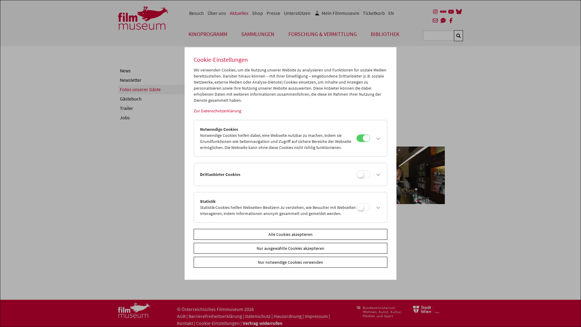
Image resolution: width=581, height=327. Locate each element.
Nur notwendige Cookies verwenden (290, 262)
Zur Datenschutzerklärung (217, 111)
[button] (377, 138)
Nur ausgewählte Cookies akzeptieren (290, 248)
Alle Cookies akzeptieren (290, 234)
